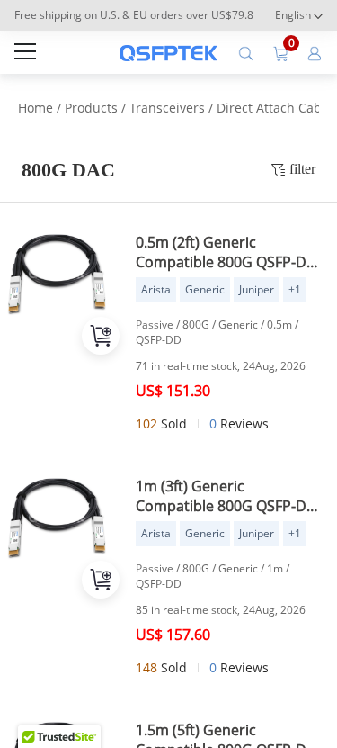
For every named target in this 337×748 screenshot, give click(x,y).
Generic (205, 289)
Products (91, 107)
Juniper (256, 289)
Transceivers (167, 107)
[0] (280, 52)
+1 (294, 289)
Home (35, 107)
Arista (156, 289)
